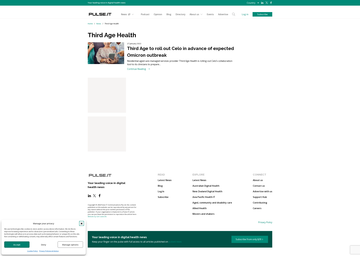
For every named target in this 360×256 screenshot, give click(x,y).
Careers (257, 208)
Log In (161, 191)
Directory (180, 14)
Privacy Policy (265, 222)
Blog (168, 14)
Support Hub (260, 197)
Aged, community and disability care (212, 202)
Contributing (260, 202)
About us (194, 14)
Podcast (145, 14)
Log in (245, 14)
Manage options (70, 244)
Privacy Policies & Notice (49, 251)
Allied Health (200, 208)
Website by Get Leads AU (97, 216)
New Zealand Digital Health (207, 191)
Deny (43, 244)
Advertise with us (262, 191)
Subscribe (163, 197)
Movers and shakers (203, 213)
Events (210, 14)
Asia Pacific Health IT (204, 197)
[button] (81, 223)
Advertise (223, 14)
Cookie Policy (32, 251)
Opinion (158, 14)
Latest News (165, 180)
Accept (16, 244)
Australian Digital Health (206, 185)
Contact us (259, 185)
